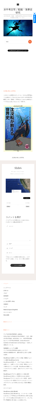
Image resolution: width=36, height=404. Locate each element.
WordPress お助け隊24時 (11, 391)
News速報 (6, 315)
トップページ (7, 287)
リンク (5, 307)
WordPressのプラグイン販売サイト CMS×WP (16, 374)
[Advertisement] (18, 70)
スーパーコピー (8, 312)
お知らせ (6, 290)
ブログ (5, 293)
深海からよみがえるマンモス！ (17, 173)
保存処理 (6, 296)
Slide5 (27, 206)
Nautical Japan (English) (11, 309)
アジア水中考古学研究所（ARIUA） (13, 334)
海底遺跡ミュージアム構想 (11, 348)
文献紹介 (6, 304)
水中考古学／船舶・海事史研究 (18, 11)
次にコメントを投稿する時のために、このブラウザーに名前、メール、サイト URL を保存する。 (18, 258)
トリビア (6, 298)
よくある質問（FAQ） (10, 301)
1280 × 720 (16, 171)
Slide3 (8, 206)
